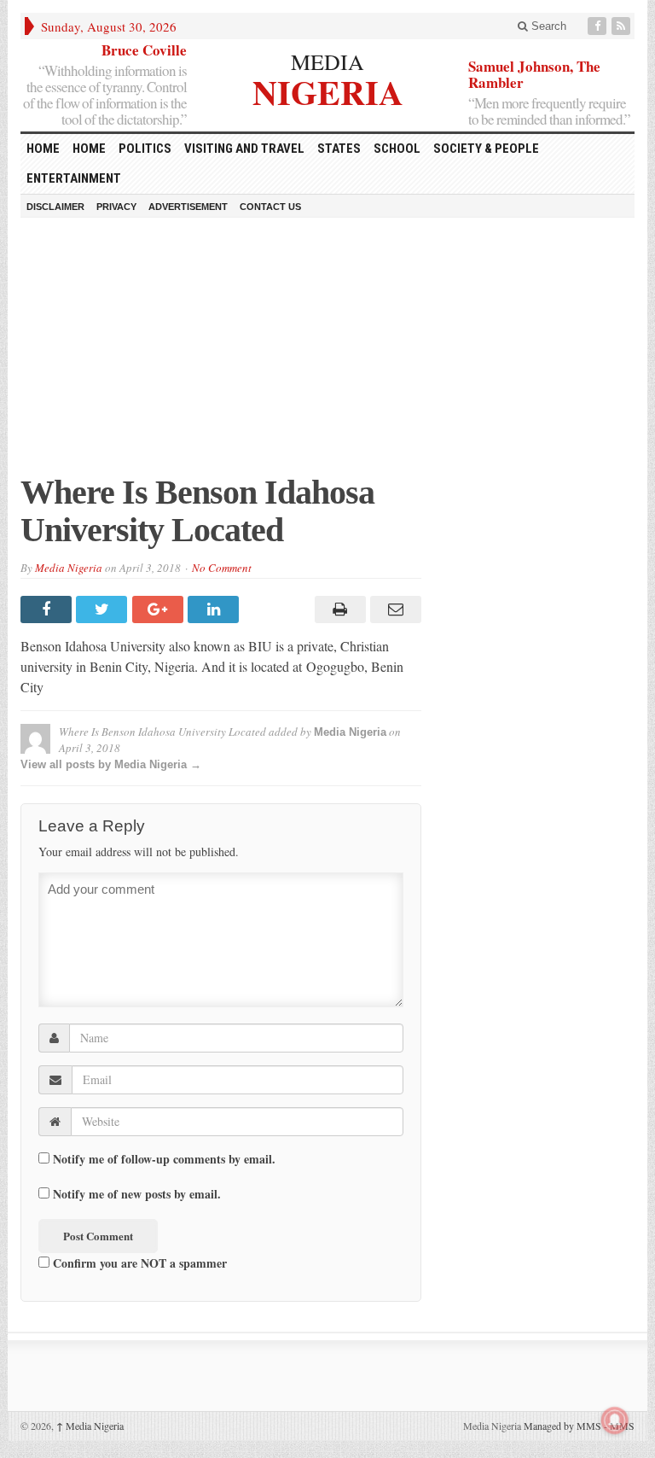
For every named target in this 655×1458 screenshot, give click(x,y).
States (339, 148)
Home (89, 148)
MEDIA (327, 61)
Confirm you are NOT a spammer (138, 1262)
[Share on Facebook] (48, 609)
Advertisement (188, 206)
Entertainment (73, 178)
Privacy (116, 206)
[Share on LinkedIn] (215, 609)
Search (547, 26)
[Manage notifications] (615, 1420)
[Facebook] (599, 26)
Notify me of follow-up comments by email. (164, 1159)
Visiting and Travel (244, 148)
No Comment (222, 567)
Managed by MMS (562, 1425)
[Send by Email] (393, 609)
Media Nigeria (68, 567)
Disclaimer (55, 206)
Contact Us (270, 206)
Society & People (486, 148)
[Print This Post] (337, 609)
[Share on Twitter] (103, 609)
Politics (145, 148)
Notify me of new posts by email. (137, 1194)
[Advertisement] (327, 354)
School (397, 148)
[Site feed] (623, 26)
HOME (43, 148)
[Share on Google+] (160, 609)
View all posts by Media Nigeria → (110, 764)
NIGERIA (327, 90)
